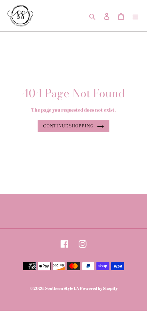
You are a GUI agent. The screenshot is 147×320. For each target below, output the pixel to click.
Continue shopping (68, 126)
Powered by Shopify (99, 288)
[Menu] (135, 15)
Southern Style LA (62, 288)
